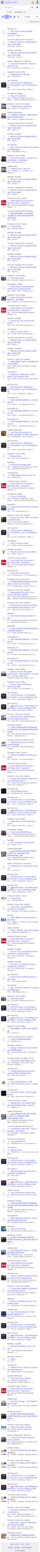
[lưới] (11, 16)
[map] (18, 16)
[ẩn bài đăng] (22, 36)
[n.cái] (7, 16)
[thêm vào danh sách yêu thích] (8, 31)
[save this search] (37, 7)
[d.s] (3, 16)
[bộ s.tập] (14, 16)
